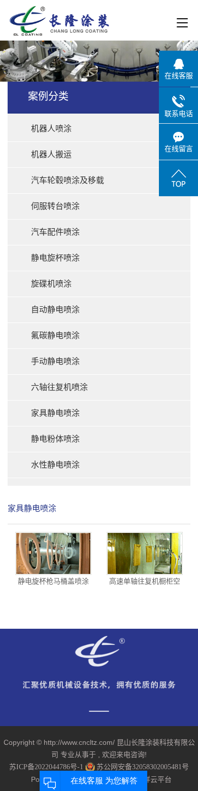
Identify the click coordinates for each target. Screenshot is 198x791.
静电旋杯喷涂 (55, 258)
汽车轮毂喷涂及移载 (67, 180)
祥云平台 (157, 779)
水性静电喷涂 (55, 464)
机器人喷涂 (51, 128)
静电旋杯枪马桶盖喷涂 (53, 581)
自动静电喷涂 (55, 309)
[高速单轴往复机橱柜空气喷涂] (145, 553)
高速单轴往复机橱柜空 (144, 581)
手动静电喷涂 (55, 361)
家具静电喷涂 (55, 413)
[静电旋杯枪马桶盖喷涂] (53, 553)
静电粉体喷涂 (55, 439)
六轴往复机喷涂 (59, 387)
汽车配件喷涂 (55, 232)
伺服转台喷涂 (55, 206)
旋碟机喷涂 (51, 283)
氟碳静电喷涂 (55, 335)
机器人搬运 (51, 154)
